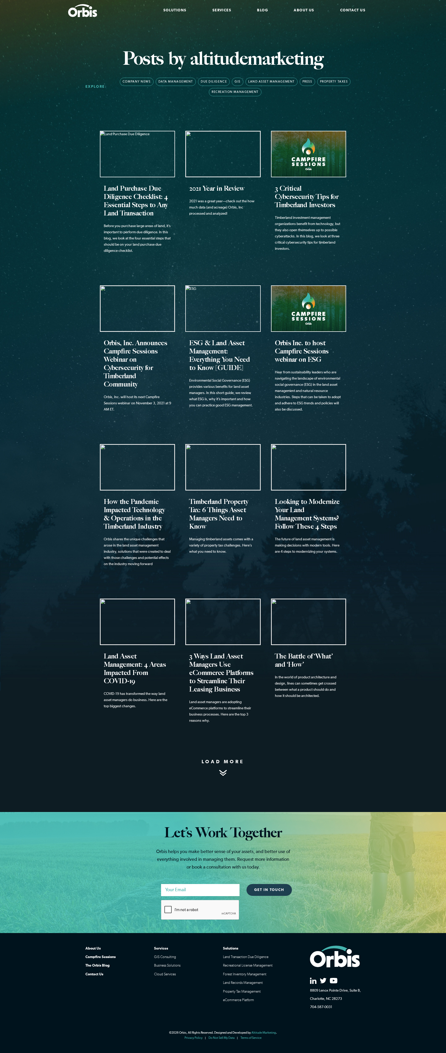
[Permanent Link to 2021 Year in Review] (222, 180)
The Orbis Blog (97, 965)
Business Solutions (167, 965)
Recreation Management (235, 92)
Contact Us (352, 10)
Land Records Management (243, 983)
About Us (304, 10)
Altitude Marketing (263, 1032)
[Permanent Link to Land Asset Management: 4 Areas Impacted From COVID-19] (137, 661)
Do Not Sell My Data (222, 1038)
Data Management (175, 81)
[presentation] (200, 910)
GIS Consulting (165, 957)
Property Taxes (334, 81)
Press (307, 81)
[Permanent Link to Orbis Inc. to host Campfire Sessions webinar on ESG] (308, 355)
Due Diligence (214, 81)
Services (221, 10)
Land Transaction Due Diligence (245, 957)
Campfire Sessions (100, 957)
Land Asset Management (271, 81)
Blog (262, 10)
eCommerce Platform (238, 1000)
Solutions (175, 10)
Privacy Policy (194, 1038)
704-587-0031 (321, 1007)
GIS (238, 81)
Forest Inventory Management (244, 974)
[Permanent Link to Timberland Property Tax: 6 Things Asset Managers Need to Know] (222, 506)
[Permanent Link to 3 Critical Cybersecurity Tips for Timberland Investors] (308, 198)
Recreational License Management (248, 965)
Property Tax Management (242, 991)
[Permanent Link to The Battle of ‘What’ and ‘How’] (308, 655)
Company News (137, 81)
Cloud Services (165, 974)
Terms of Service (251, 1038)
